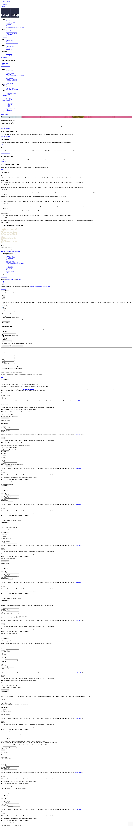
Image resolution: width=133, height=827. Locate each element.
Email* (2, 398)
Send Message (4, 404)
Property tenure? (4, 703)
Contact (5, 4)
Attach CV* (3, 466)
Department (3, 463)
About (4, 3)
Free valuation (4, 57)
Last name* (3, 395)
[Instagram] (3, 283)
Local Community (10, 106)
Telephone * (4, 362)
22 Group (19, 279)
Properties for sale (10, 20)
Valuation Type (5, 305)
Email (3, 359)
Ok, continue (3, 289)
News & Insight (6, 1)
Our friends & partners (11, 108)
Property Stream (9, 279)
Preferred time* (4, 502)
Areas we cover (9, 25)
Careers (7, 109)
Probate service (9, 35)
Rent (2, 664)
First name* (3, 394)
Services (5, 95)
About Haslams (9, 103)
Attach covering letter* (6, 464)
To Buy (2, 63)
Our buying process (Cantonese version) (15, 27)
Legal (2, 277)
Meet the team (9, 268)
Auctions (5, 37)
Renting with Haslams (11, 41)
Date (3, 332)
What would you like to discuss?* (8, 617)
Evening (5, 339)
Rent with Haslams (10, 88)
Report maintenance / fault (12, 262)
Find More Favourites (5, 64)
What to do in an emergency (12, 43)
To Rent (6, 63)
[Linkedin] (3, 284)
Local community (10, 271)
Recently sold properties (11, 33)
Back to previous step (18, 345)
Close (2, 377)
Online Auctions (9, 82)
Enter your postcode (6, 309)
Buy (2, 663)
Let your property (10, 46)
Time (10, 335)
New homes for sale (10, 22)
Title (3, 352)
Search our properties (5, 128)
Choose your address (6, 316)
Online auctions (9, 34)
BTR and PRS (9, 54)
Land (7, 52)
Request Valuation (5, 114)
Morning (5, 336)
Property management (11, 47)
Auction (5, 84)
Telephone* (3, 396)
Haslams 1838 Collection (11, 32)
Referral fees (9, 110)
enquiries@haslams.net (15, 251)
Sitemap (5, 277)
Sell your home (9, 30)
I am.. (2, 747)
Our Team (8, 105)
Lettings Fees (9, 49)
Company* (3, 613)
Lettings (5, 308)
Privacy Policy (78, 400)
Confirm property (5, 322)
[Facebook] (3, 281)
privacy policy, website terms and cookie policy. (40, 286)
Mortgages (8, 24)
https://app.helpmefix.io (28, 389)
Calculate (3, 750)
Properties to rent (10, 40)
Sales (4, 307)
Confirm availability (6, 345)
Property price (4, 748)
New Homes (9, 55)
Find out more (4, 144)
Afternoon (5, 338)
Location (2, 660)
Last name (4, 356)
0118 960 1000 (5, 6)
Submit (2, 438)
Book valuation (5, 368)
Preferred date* (4, 500)
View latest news (4, 169)
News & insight (9, 267)
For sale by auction (10, 23)
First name (4, 354)
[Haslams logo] (5, 17)
